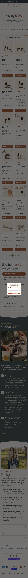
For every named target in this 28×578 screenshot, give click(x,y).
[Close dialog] (19, 283)
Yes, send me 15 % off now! (14, 293)
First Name (9, 287)
